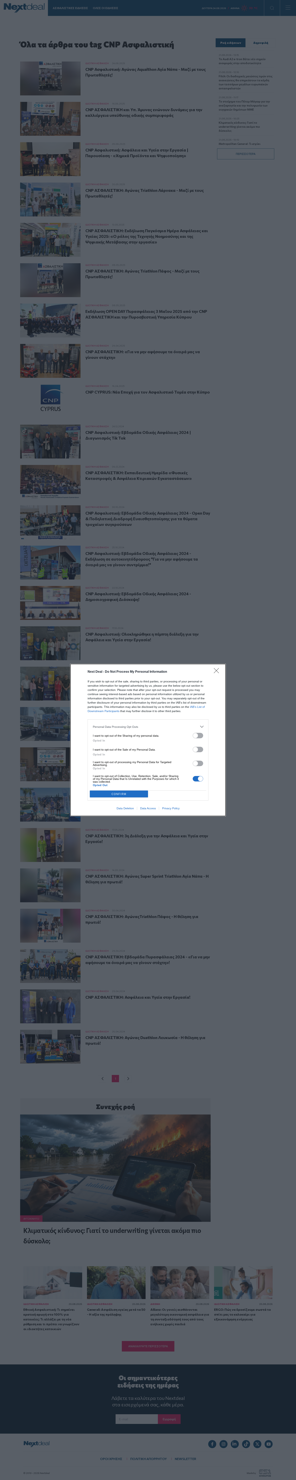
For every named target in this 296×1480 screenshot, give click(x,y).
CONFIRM (119, 794)
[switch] (198, 735)
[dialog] (148, 740)
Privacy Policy (171, 808)
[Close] (217, 672)
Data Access (148, 808)
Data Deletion (125, 808)
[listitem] (148, 727)
